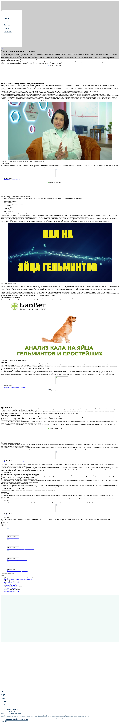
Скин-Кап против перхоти (11, 591)
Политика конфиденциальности (16, 720)
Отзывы (3, 190)
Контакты (8, 32)
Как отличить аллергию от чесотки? (17, 560)
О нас (3, 180)
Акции (3, 186)
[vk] (5, 37)
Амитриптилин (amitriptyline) (12, 179)
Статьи (3, 193)
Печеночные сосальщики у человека (17, 571)
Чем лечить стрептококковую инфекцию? (15, 387)
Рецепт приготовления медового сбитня (15, 461)
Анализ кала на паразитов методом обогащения (20, 549)
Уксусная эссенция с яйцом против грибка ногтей (18, 579)
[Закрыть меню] (1, 10)
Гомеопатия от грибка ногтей (12, 588)
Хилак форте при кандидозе (12, 582)
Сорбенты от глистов (10, 514)
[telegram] (5, 46)
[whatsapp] (5, 41)
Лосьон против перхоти (10, 585)
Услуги (3, 183)
